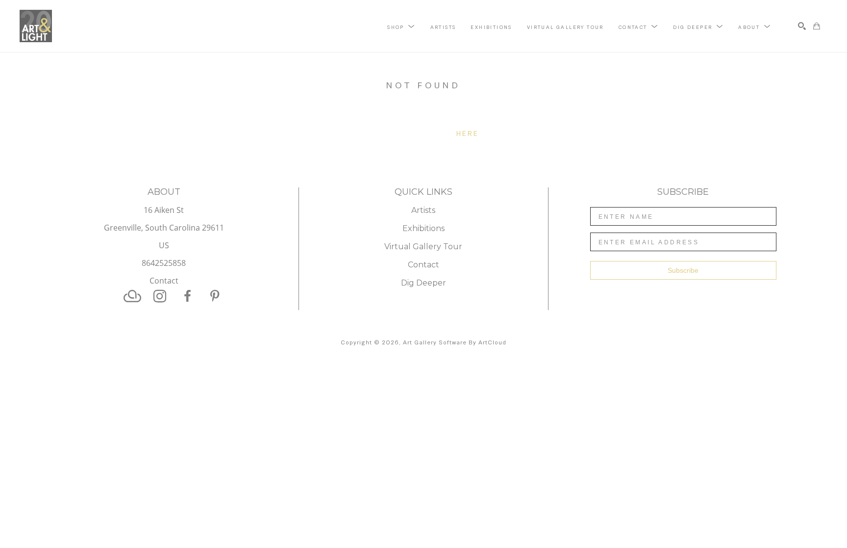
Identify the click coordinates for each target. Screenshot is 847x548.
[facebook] (187, 296)
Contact (163, 281)
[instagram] (159, 296)
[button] (401, 26)
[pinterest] (214, 296)
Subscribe (683, 270)
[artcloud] (132, 296)
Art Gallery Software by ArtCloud (454, 342)
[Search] (802, 26)
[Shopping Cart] (816, 26)
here (467, 133)
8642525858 (164, 263)
